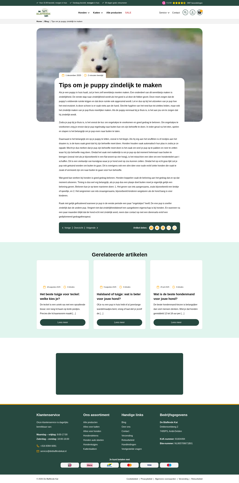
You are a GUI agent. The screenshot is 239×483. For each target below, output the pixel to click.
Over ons (126, 427)
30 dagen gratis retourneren (116, 3)
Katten (96, 13)
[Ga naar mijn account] (192, 12)
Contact (176, 13)
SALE (128, 13)
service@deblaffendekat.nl (53, 451)
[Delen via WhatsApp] (174, 228)
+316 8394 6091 (48, 446)
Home (39, 21)
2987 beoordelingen (184, 3)
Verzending (127, 435)
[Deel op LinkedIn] (163, 228)
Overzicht (78, 228)
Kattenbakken (90, 449)
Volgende (91, 228)
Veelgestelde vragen (132, 449)
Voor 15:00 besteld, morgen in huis (53, 3)
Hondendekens (90, 435)
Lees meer (63, 322)
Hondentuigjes (90, 444)
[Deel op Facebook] (157, 228)
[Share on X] (151, 228)
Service (163, 13)
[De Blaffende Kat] (43, 12)
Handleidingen (129, 444)
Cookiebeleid (132, 479)
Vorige (67, 228)
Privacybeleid (146, 479)
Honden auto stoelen (93, 440)
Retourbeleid (128, 440)
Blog (46, 21)
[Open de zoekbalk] (185, 12)
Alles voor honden (92, 431)
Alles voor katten (91, 427)
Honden (82, 13)
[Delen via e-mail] (169, 228)
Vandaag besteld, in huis (86, 3)
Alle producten (114, 13)
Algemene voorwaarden (165, 479)
